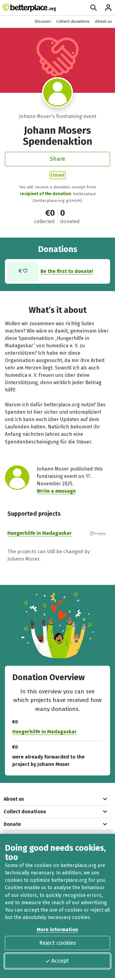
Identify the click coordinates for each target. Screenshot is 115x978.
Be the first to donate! (66, 271)
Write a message (56, 491)
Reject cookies (57, 942)
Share (57, 158)
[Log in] (108, 7)
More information (57, 930)
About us (103, 21)
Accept (60, 960)
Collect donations (73, 21)
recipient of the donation (45, 193)
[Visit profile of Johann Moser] (57, 92)
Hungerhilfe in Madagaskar (39, 533)
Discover (43, 21)
